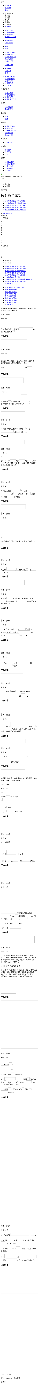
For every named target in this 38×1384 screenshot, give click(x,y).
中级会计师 (9, 54)
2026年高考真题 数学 (12, 277)
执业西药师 (9, 83)
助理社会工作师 (10, 37)
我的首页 (8, 5)
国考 (6, 73)
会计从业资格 (10, 52)
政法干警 (8, 71)
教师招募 (8, 26)
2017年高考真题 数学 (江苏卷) (15, 201)
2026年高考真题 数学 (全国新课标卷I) (18, 279)
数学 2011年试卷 (11, 298)
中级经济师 (9, 59)
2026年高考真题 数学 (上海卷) (15, 275)
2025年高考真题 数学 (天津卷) (15, 281)
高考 (6, 49)
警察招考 (8, 68)
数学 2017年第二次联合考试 (15, 287)
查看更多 (9, 284)
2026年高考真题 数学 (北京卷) (15, 266)
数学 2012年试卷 (11, 296)
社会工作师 (9, 30)
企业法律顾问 (10, 32)
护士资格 (8, 85)
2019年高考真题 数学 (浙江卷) (15, 207)
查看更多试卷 (7, 213)
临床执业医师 (10, 77)
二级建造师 (9, 43)
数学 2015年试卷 (11, 289)
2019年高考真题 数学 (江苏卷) (15, 205)
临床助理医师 (10, 79)
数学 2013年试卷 (11, 294)
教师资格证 (9, 35)
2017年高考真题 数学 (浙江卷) (15, 203)
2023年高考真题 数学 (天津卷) (15, 210)
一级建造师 (9, 40)
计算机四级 (9, 65)
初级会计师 (9, 61)
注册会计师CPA (10, 57)
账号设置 (8, 8)
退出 (6, 10)
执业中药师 (9, 81)
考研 (6, 46)
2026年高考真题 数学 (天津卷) (15, 271)
